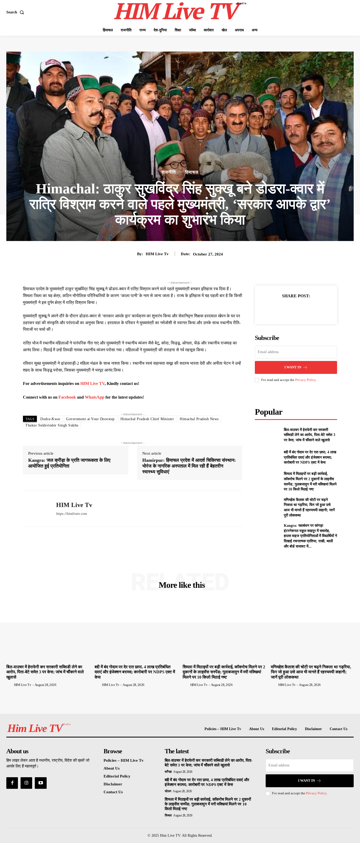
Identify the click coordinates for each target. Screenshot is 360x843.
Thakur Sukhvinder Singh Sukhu (52, 425)
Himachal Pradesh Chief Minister (147, 419)
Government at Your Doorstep (90, 419)
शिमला (168, 815)
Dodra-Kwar (50, 419)
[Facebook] (278, 309)
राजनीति (169, 172)
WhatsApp (95, 397)
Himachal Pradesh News (199, 419)
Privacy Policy (305, 380)
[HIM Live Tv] (35, 508)
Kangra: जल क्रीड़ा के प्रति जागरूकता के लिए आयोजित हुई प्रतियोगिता (69, 463)
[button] (16, 12)
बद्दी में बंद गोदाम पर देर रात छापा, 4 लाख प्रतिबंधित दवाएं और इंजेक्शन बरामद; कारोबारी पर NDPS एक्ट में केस (310, 457)
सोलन (168, 791)
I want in (292, 367)
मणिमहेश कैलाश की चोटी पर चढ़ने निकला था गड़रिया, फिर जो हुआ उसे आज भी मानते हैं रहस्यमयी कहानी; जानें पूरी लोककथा (311, 672)
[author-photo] (9, 685)
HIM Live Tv (157, 254)
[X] (290, 309)
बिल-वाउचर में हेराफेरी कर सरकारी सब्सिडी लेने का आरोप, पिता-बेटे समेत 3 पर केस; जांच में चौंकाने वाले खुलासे (309, 435)
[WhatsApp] (314, 309)
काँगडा (168, 772)
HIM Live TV (92, 383)
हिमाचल (191, 172)
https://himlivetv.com (71, 514)
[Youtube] (40, 783)
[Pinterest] (302, 309)
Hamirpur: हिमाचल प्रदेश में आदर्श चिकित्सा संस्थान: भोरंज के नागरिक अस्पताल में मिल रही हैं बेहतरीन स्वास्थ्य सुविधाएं (189, 466)
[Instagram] (26, 783)
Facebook (68, 397)
